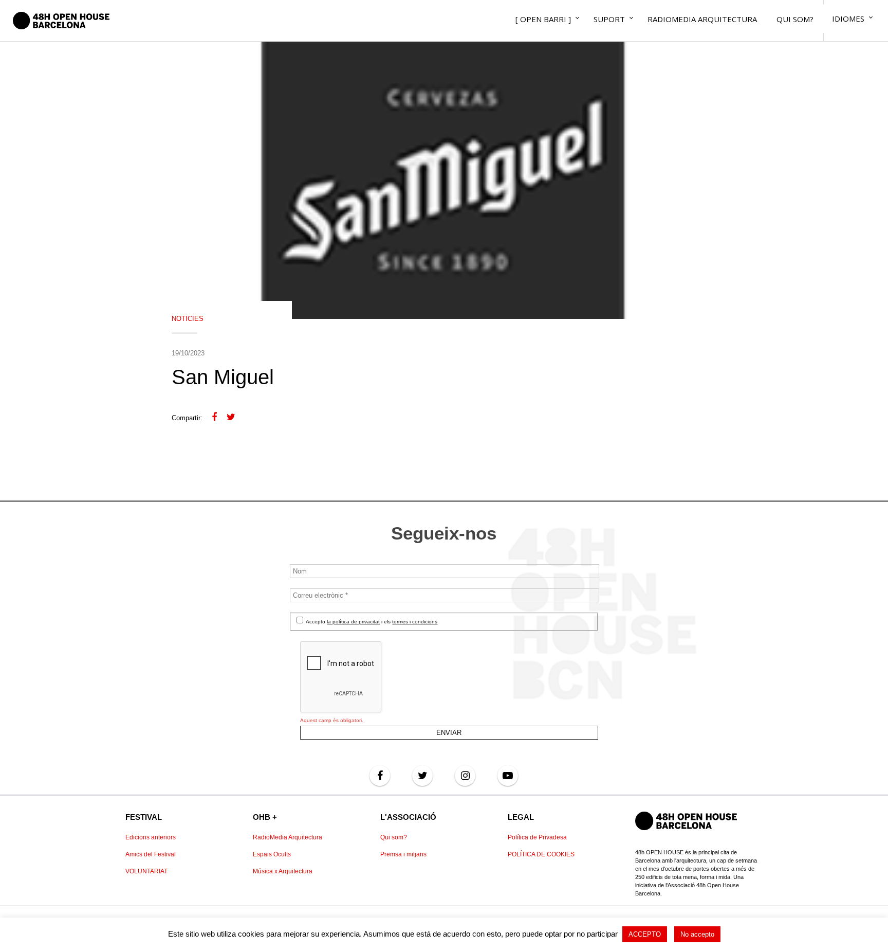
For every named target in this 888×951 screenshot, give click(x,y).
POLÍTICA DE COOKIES (541, 854)
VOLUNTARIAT (146, 871)
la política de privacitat (353, 621)
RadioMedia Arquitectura (287, 837)
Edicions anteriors (150, 837)
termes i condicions (414, 621)
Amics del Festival (150, 854)
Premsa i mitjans (403, 854)
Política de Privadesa (537, 837)
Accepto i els (371, 621)
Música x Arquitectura (282, 871)
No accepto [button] (697, 934)
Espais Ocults (272, 854)
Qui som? (393, 837)
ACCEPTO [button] (644, 934)
